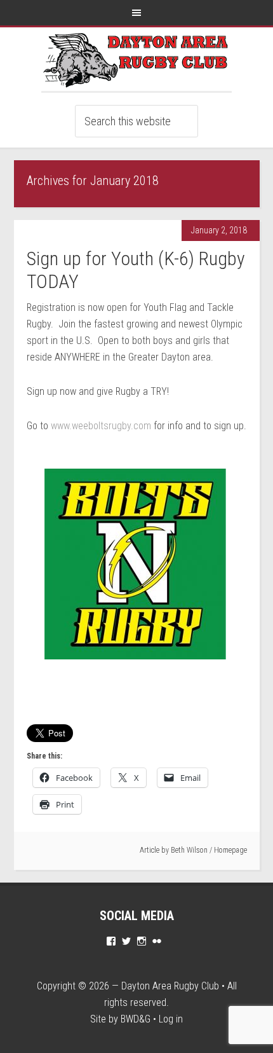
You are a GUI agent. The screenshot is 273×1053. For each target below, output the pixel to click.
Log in (171, 1019)
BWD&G (135, 1019)
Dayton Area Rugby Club (170, 986)
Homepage (230, 850)
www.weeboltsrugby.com (101, 426)
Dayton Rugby (136, 59)
